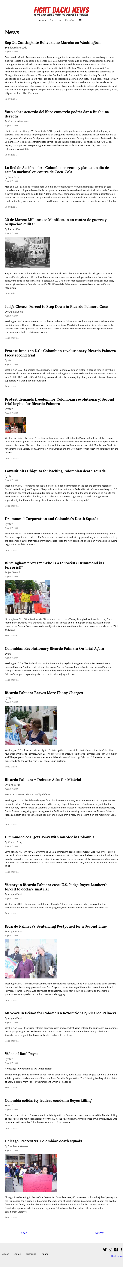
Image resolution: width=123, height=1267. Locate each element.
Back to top (117, 1255)
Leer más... (11, 98)
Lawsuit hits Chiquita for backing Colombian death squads (55, 471)
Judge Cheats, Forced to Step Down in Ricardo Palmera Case (56, 306)
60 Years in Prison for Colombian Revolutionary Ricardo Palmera (61, 1013)
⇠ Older (21, 1233)
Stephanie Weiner (18, 1146)
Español (69, 20)
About (42, 20)
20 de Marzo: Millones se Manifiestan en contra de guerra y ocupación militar (56, 221)
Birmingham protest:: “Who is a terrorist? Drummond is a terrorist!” (55, 565)
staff (10, 360)
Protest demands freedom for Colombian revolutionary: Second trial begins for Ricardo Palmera (59, 401)
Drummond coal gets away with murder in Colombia (49, 837)
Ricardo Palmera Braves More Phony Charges (44, 693)
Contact (17, 1253)
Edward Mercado (17, 47)
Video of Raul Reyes (21, 1053)
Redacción (14, 229)
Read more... (12, 337)
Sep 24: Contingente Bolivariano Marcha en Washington (52, 42)
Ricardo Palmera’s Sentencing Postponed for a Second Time (56, 926)
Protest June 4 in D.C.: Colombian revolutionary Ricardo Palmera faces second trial (60, 353)
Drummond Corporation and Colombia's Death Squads (51, 518)
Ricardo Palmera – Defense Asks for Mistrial (43, 779)
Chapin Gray (15, 842)
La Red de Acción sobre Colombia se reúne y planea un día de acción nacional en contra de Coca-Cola (57, 169)
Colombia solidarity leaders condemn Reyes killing (48, 1100)
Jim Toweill (14, 572)
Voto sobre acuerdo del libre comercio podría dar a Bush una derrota (57, 114)
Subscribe (55, 20)
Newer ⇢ (100, 1233)
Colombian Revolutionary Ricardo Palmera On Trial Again (54, 648)
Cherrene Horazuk (18, 121)
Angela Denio (15, 311)
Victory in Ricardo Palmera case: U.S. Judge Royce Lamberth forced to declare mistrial (56, 887)
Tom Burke (14, 177)
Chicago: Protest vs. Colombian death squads (43, 1141)
